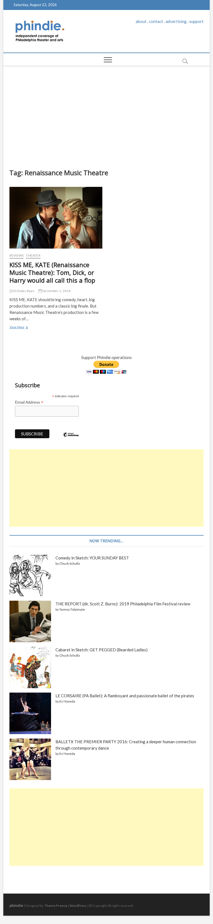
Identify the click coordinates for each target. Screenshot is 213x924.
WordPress (78, 906)
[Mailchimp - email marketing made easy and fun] (71, 439)
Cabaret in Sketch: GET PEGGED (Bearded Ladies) (101, 649)
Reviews (16, 255)
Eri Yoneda (67, 701)
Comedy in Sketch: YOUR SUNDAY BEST (92, 557)
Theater (33, 255)
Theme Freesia (56, 906)
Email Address (29, 402)
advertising (176, 21)
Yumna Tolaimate (72, 609)
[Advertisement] (106, 115)
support (196, 21)
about (141, 21)
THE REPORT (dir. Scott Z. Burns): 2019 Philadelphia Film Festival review (122, 603)
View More (18, 328)
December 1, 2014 (56, 291)
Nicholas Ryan (23, 291)
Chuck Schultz (69, 563)
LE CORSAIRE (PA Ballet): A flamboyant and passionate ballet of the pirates (124, 695)
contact (156, 21)
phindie (16, 905)
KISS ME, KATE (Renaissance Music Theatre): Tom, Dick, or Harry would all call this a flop (52, 272)
